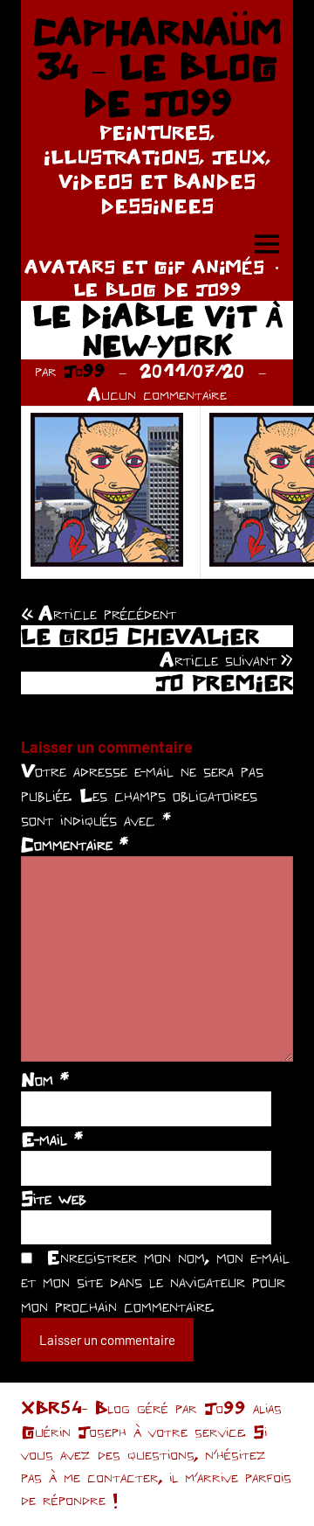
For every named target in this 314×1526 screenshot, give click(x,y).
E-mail (52, 1138)
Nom (45, 1079)
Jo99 (85, 370)
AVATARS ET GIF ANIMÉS (144, 266)
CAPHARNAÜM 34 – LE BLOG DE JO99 (157, 67)
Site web (53, 1198)
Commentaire (74, 844)
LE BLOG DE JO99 (157, 289)
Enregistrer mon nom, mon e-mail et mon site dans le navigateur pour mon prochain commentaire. (155, 1281)
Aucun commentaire (157, 394)
